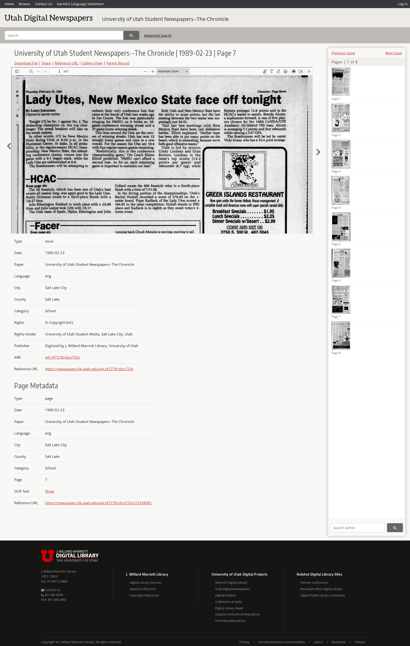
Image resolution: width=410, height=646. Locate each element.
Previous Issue (343, 52)
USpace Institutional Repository (237, 614)
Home (9, 4)
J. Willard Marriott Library (58, 571)
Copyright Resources (144, 595)
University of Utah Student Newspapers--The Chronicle (165, 19)
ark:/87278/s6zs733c (62, 357)
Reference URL (66, 63)
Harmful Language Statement (80, 4)
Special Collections (143, 589)
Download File (26, 63)
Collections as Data (228, 602)
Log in (403, 4)
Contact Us (43, 4)
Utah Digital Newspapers (232, 589)
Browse (24, 4)
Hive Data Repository (230, 621)
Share (46, 63)
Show (49, 491)
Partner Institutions (314, 582)
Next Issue (393, 52)
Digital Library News (229, 608)
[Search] (131, 35)
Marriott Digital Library (231, 582)
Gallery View (92, 63)
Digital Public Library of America (322, 595)
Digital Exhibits (225, 595)
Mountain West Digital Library (321, 589)
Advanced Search (158, 35)
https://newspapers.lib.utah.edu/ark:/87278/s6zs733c (89, 369)
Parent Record (117, 63)
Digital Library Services (145, 582)
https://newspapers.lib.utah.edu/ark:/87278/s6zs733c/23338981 (98, 502)
